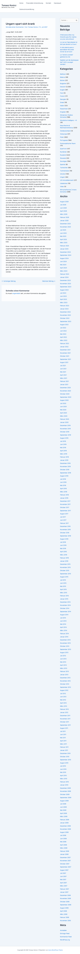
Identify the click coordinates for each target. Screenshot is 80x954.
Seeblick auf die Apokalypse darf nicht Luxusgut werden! (69, 62)
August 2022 (64, 324)
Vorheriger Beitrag (9, 281)
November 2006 (65, 898)
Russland (63, 155)
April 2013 (63, 665)
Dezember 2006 (65, 895)
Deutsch (63, 87)
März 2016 (63, 555)
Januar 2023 (64, 309)
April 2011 (63, 741)
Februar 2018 (64, 495)
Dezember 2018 (65, 463)
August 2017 (64, 514)
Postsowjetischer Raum (68, 143)
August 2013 (64, 652)
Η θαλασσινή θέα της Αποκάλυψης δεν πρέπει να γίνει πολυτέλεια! (68, 37)
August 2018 (64, 476)
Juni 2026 (63, 208)
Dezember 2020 (65, 387)
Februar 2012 (64, 709)
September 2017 (65, 510)
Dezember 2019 (65, 425)
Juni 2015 (63, 583)
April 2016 (63, 551)
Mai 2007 (63, 879)
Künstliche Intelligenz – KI (68, 120)
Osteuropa (63, 134)
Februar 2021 (64, 381)
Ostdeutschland (65, 131)
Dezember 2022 (65, 312)
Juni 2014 (63, 621)
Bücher (62, 80)
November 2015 (65, 567)
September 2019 (65, 435)
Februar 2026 (64, 217)
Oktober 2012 (64, 684)
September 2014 (65, 611)
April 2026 (63, 211)
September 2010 (65, 760)
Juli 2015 (63, 580)
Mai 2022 (63, 334)
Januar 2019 (64, 460)
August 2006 (64, 908)
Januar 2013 (64, 674)
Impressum (57, 3)
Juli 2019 (63, 441)
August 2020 (64, 400)
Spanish (62, 164)
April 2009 (63, 813)
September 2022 (65, 321)
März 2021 (63, 378)
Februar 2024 (64, 274)
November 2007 (65, 860)
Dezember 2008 (65, 826)
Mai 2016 (63, 548)
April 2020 (63, 413)
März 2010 (63, 778)
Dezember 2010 (65, 753)
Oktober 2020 (64, 394)
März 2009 (63, 816)
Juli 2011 (63, 731)
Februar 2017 (64, 523)
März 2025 (63, 242)
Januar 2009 (64, 823)
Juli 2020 (63, 403)
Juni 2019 (63, 444)
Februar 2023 (64, 305)
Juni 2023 (63, 296)
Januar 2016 (64, 561)
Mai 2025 (63, 236)
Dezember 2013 (65, 640)
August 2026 (64, 201)
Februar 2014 (64, 633)
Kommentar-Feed (66, 936)
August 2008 (64, 832)
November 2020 (65, 391)
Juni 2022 (63, 331)
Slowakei (63, 158)
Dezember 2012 (65, 678)
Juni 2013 (63, 659)
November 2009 (65, 791)
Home (21, 3)
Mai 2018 (63, 485)
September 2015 (65, 574)
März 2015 (63, 592)
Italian (62, 105)
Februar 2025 (64, 246)
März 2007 (63, 886)
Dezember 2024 (65, 252)
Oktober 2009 (64, 794)
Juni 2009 (63, 807)
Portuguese (64, 140)
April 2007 (63, 883)
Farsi (61, 93)
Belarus (62, 77)
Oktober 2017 (64, 507)
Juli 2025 (63, 230)
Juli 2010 (63, 766)
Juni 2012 (63, 696)
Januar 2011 (64, 750)
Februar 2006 (64, 917)
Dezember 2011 (65, 715)
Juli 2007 (63, 873)
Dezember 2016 (65, 526)
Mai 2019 (63, 447)
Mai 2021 (63, 372)
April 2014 (63, 627)
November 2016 (65, 529)
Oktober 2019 (64, 432)
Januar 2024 (64, 277)
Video (62, 186)
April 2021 (63, 375)
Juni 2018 (63, 482)
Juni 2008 (63, 838)
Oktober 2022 (64, 318)
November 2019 (65, 428)
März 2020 (63, 416)
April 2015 (63, 589)
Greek (62, 102)
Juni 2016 (63, 545)
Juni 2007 (63, 876)
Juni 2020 (63, 406)
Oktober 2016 (64, 532)
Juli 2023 (63, 293)
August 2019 (64, 438)
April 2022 (63, 337)
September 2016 (65, 536)
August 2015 (64, 577)
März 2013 (63, 668)
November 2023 (65, 283)
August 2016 (64, 539)
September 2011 (65, 725)
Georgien (63, 99)
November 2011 (65, 719)
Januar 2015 (64, 599)
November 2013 (65, 643)
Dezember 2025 (65, 223)
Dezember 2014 (65, 602)
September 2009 (65, 797)
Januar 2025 (64, 249)
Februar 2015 (64, 596)
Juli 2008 (63, 835)
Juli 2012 (63, 693)
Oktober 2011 (64, 722)
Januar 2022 (64, 346)
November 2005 (65, 920)
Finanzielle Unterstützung (34, 3)
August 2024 (64, 258)
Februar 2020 (64, 419)
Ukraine (62, 174)
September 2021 (65, 359)
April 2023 (63, 299)
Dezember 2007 (65, 857)
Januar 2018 (64, 498)
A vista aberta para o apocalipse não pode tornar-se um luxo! (67, 49)
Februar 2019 (64, 457)
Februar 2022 (64, 343)
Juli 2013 (63, 656)
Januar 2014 (64, 637)
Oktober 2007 (64, 864)
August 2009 (64, 801)
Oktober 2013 (64, 646)
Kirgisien (63, 112)
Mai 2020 (63, 410)
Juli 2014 (63, 618)
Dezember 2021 (65, 350)
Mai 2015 (63, 586)
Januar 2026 (64, 220)
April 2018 (63, 488)
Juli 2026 (63, 205)
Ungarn (62, 177)
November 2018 (65, 466)
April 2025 (63, 239)
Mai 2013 (63, 662)
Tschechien (64, 167)
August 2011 (64, 728)
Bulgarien (63, 83)
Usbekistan (63, 183)
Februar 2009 (64, 819)
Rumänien (63, 152)
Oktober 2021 (64, 356)
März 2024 (63, 271)
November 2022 (65, 315)
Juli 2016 (63, 542)
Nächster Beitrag (48, 281)
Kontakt (48, 3)
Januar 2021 (64, 384)
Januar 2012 (64, 712)
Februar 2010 (64, 782)
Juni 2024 (63, 261)
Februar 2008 (64, 851)
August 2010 (64, 763)
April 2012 (63, 703)
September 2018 (65, 473)
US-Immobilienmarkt (67, 180)
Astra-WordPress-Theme (55, 950)
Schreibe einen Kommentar (15, 27)
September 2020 (65, 397)
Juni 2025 (63, 233)
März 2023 (63, 302)
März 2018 (63, 492)
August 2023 (64, 290)
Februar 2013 (64, 671)
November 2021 (65, 353)
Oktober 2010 (64, 756)
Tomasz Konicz (9, 5)
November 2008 (65, 829)
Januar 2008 (64, 854)
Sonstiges (63, 161)
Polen (62, 137)
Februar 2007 (64, 889)
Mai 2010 (63, 772)
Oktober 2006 (64, 901)
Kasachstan (64, 109)
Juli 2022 (63, 328)
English (62, 90)
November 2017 (65, 504)
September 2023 (65, 287)
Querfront (63, 148)
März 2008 (63, 848)
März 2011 (63, 744)
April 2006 (63, 911)
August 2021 (64, 362)
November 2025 (65, 227)
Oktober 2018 (64, 469)
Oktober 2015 (64, 570)
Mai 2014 (63, 624)
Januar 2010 (64, 785)
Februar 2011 (64, 747)
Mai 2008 (63, 842)
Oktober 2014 (64, 608)
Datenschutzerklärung (26, 9)
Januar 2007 (64, 892)
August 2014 (64, 614)
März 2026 (63, 214)
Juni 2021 (63, 369)
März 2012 (63, 706)
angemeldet (16, 293)
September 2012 (65, 687)
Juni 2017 (63, 520)
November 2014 (65, 605)
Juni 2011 (63, 734)
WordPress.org (65, 940)
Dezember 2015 (65, 564)
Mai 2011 (63, 737)
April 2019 (63, 451)
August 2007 (64, 870)
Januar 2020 (64, 422)
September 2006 (65, 905)
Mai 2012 (63, 700)
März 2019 (63, 454)
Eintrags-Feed (64, 933)
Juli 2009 (63, 804)
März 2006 (63, 914)
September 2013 (65, 649)
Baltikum (63, 74)
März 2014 (63, 630)
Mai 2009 (63, 810)
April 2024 (63, 268)
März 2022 (63, 340)
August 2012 (64, 690)
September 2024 (65, 255)
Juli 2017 (63, 517)
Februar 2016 (64, 558)
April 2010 (63, 775)
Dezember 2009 (65, 788)
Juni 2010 (63, 769)
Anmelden (63, 930)
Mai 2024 (63, 264)
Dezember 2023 (65, 280)
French (62, 96)
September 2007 (65, 867)
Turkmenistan (64, 171)
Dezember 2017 (65, 501)
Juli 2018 (63, 479)
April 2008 (63, 845)
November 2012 (65, 681)
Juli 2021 (63, 365)
